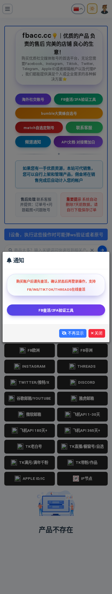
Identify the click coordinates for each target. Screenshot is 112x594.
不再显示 (75, 333)
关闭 (98, 333)
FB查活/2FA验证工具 (56, 310)
